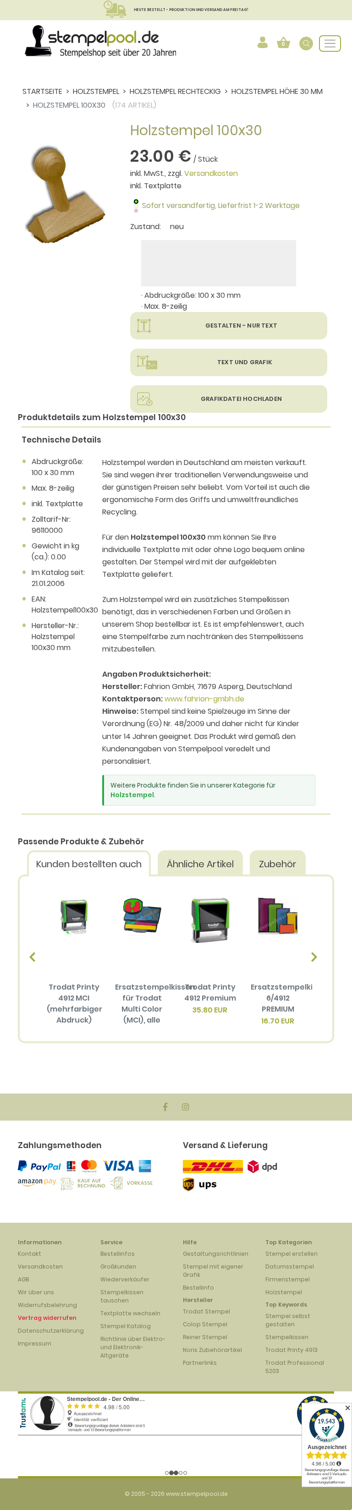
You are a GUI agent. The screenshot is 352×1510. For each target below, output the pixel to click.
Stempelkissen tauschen (121, 1296)
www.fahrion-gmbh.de (204, 699)
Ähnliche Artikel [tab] (200, 864)
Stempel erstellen (291, 1254)
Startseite (42, 91)
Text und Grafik (244, 362)
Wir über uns (36, 1292)
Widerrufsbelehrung (47, 1305)
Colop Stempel (205, 1324)
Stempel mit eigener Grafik (213, 1271)
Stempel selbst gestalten (287, 1320)
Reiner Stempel (205, 1337)
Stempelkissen (286, 1337)
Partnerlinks (200, 1363)
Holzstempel (96, 91)
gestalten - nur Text (241, 325)
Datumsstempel (289, 1266)
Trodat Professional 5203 (294, 1367)
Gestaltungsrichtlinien (215, 1254)
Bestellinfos (117, 1254)
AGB (23, 1279)
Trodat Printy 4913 (291, 1350)
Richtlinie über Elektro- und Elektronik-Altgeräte (132, 1347)
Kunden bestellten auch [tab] (89, 864)
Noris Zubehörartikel (212, 1350)
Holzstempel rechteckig (175, 91)
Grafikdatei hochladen (241, 398)
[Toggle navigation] (330, 43)
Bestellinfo (198, 1287)
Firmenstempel (287, 1279)
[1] (218, 263)
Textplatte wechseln (130, 1313)
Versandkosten (211, 173)
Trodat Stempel (206, 1311)
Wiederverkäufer (124, 1279)
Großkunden (118, 1266)
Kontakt (29, 1254)
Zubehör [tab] (278, 864)
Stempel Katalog (125, 1326)
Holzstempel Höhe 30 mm (277, 91)
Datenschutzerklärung (51, 1331)
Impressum (34, 1343)
